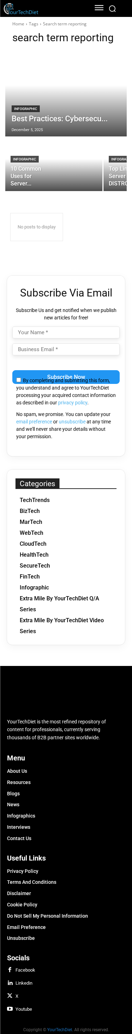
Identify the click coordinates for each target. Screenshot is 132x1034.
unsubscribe (72, 421)
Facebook (25, 970)
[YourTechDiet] (43, 8)
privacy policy (72, 402)
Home (18, 24)
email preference (34, 421)
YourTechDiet (59, 1029)
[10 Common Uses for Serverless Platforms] (53, 164)
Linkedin (23, 983)
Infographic (25, 109)
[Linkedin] (9, 983)
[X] (9, 996)
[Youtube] (9, 1009)
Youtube (23, 1009)
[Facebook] (9, 970)
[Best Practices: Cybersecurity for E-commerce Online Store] (66, 93)
